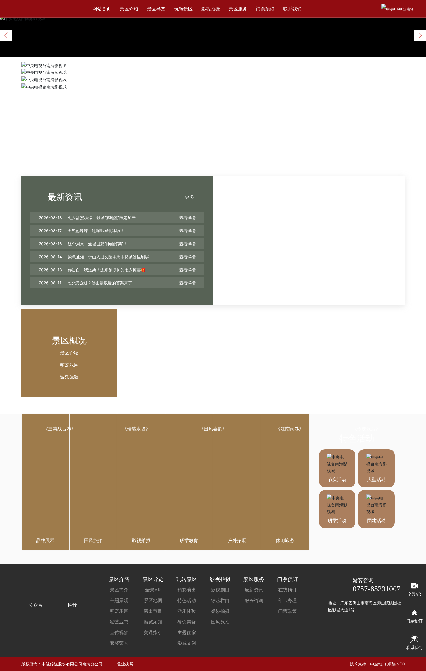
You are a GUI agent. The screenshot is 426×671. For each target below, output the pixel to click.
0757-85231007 (376, 589)
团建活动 (376, 520)
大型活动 (376, 479)
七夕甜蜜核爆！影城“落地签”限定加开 (102, 217)
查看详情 (187, 217)
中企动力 (378, 663)
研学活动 (337, 520)
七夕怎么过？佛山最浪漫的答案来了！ (101, 282)
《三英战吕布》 (59, 429)
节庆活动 (337, 479)
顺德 (391, 663)
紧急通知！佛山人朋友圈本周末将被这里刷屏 (108, 256)
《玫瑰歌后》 (366, 429)
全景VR (414, 594)
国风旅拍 (93, 540)
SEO (401, 663)
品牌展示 (45, 540)
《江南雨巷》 (290, 429)
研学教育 (189, 540)
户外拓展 (237, 540)
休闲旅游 (285, 540)
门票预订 (414, 620)
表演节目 (59, 407)
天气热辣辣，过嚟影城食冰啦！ (96, 230)
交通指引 (68, 75)
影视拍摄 (141, 540)
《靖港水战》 (136, 429)
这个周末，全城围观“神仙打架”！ (98, 243)
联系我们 (414, 647)
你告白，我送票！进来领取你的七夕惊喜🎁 (107, 269)
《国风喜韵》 (213, 429)
